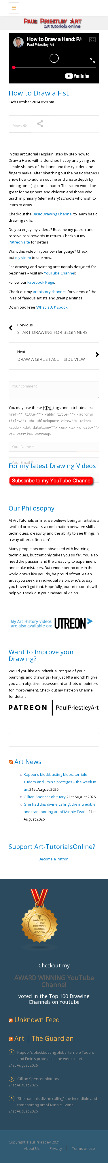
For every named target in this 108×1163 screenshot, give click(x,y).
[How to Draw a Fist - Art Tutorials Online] (53, 7)
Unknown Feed (37, 1019)
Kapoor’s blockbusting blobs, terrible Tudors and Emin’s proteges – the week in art (60, 782)
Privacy (56, 1148)
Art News (27, 761)
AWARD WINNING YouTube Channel (54, 981)
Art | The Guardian (44, 1038)
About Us (32, 1148)
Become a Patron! (54, 859)
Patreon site (19, 242)
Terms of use (83, 1148)
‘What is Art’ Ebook (52, 307)
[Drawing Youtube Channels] (40, 919)
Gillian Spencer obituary (45, 796)
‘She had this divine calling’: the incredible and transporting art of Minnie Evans (57, 1101)
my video (23, 257)
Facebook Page (40, 282)
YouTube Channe (59, 273)
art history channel (49, 291)
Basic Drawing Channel (53, 214)
